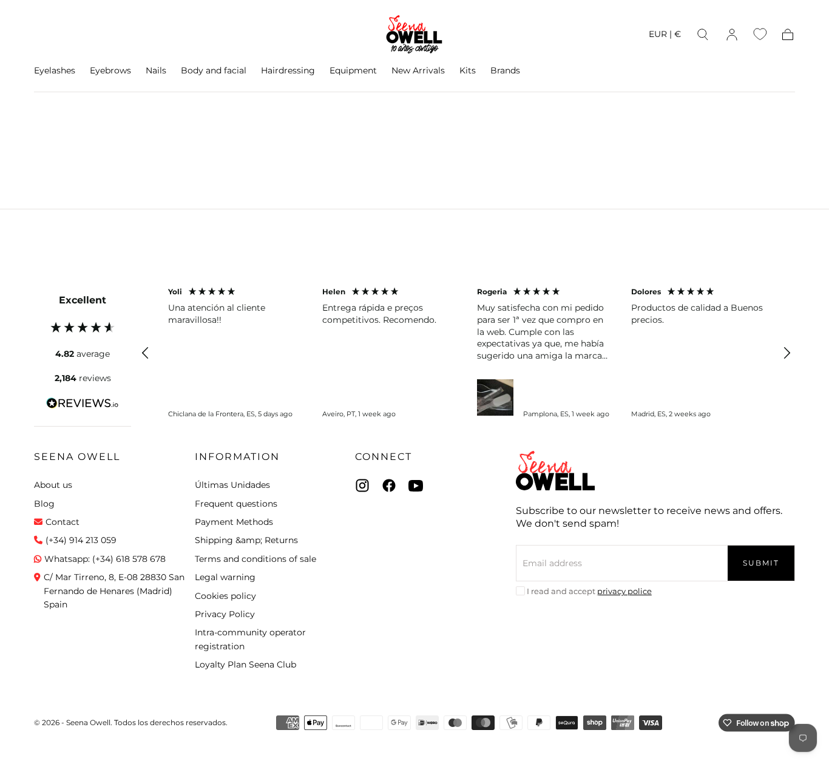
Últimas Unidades (232, 484)
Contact (63, 521)
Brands (505, 71)
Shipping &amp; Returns (246, 540)
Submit (761, 562)
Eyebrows (110, 71)
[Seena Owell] (555, 470)
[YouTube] (415, 485)
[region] (466, 353)
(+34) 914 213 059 (81, 540)
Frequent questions (236, 503)
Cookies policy (225, 595)
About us (53, 484)
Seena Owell (77, 456)
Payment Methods (234, 521)
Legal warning (225, 577)
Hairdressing (288, 71)
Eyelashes (54, 71)
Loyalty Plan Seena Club (245, 664)
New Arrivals (418, 71)
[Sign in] (732, 34)
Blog (44, 503)
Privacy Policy (225, 614)
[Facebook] (389, 485)
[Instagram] (362, 485)
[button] (665, 36)
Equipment (353, 71)
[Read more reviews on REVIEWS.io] (82, 405)
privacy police (624, 591)
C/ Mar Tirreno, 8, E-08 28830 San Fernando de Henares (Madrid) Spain (114, 591)
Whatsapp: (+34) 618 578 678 (105, 558)
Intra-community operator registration (250, 639)
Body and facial (213, 71)
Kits (467, 71)
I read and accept (589, 591)
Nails (156, 71)
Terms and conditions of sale (255, 558)
